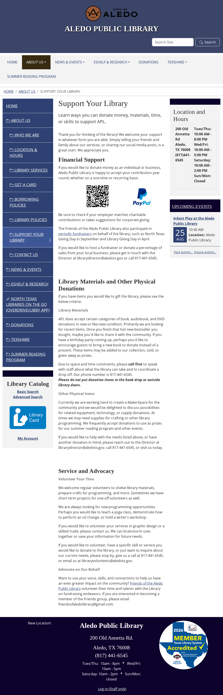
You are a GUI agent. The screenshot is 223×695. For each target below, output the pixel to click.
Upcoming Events (192, 206)
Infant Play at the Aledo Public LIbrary (194, 221)
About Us (34, 62)
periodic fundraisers (75, 233)
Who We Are (26, 135)
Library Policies (30, 219)
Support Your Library (27, 237)
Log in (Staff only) (112, 689)
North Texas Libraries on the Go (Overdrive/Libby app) (27, 304)
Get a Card (25, 184)
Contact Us (26, 254)
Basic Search (28, 391)
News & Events (68, 62)
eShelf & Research (110, 62)
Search (210, 42)
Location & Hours (23, 152)
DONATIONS (148, 62)
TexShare (175, 62)
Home (12, 62)
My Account (28, 438)
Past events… (183, 252)
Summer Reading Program (31, 76)
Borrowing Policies (24, 202)
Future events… (205, 252)
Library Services (31, 170)
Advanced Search (28, 397)
